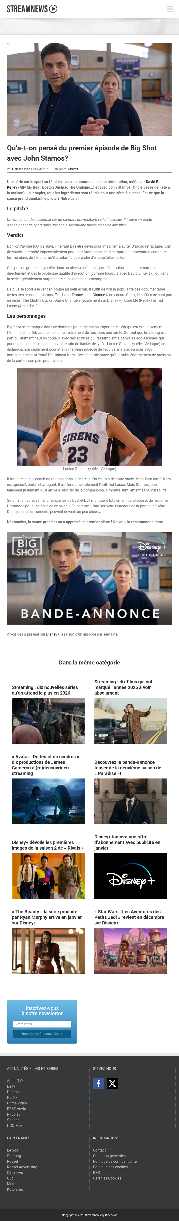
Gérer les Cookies (107, 1178)
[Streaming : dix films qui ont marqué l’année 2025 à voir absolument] (130, 701)
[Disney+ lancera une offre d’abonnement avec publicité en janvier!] (130, 856)
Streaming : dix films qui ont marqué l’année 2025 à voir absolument (123, 687)
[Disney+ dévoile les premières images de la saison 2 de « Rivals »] (48, 856)
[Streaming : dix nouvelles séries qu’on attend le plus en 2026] (48, 701)
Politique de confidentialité (115, 1161)
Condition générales (109, 1156)
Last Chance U (96, 295)
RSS (96, 1172)
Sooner (13, 1120)
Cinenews (15, 1172)
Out (10, 1178)
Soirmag (14, 1156)
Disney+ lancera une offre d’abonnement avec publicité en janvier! (127, 842)
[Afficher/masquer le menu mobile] (170, 9)
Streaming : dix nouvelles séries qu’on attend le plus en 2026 (45, 690)
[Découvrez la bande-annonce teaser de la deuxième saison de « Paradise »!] (130, 781)
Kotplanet (15, 1189)
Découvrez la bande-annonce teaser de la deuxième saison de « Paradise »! (127, 767)
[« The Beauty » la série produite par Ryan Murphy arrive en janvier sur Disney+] (48, 930)
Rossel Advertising (22, 1167)
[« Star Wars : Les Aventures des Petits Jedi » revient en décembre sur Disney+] (130, 930)
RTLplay (14, 1114)
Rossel (12, 1161)
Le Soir (12, 1150)
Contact (99, 1150)
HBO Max (15, 1125)
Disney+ (73, 169)
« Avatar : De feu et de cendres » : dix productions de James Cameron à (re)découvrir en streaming (47, 765)
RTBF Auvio (16, 1109)
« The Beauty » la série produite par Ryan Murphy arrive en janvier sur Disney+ (47, 917)
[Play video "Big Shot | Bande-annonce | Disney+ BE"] (89, 578)
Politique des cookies (110, 1167)
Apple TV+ (15, 1081)
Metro (12, 1184)
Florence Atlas (21, 169)
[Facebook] (98, 1083)
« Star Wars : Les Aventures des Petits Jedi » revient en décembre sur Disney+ (129, 917)
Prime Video (17, 1103)
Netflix (12, 1097)
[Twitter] (112, 1083)
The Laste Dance (69, 295)
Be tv (11, 1086)
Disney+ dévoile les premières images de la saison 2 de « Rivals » (48, 845)
